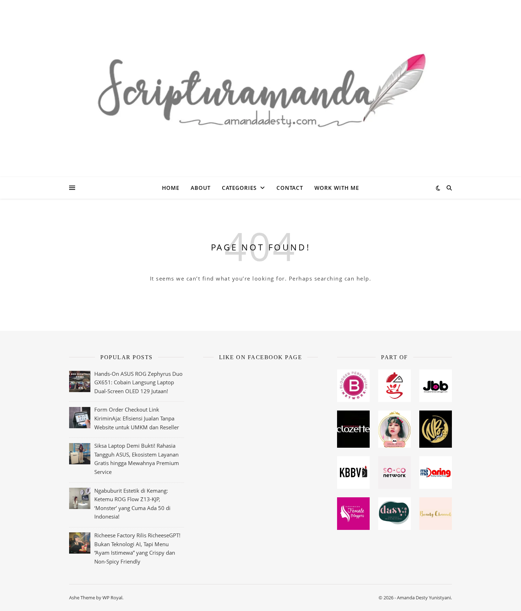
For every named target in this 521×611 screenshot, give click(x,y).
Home (170, 187)
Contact (289, 187)
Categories (239, 187)
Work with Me (336, 187)
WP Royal (112, 597)
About (201, 187)
